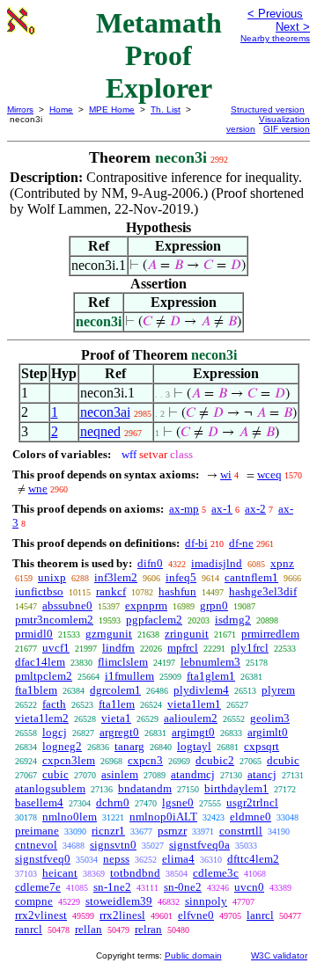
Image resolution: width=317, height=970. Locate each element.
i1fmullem (129, 675)
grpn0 (214, 605)
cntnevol (36, 844)
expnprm (146, 605)
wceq (269, 474)
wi (226, 474)
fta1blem (36, 690)
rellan (88, 929)
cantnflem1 (251, 577)
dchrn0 (112, 802)
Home (61, 109)
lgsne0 (178, 802)
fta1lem (117, 704)
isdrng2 (233, 619)
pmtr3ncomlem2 (54, 619)
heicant (59, 872)
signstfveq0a (199, 844)
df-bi (196, 543)
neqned (100, 431)
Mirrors (20, 109)
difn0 (150, 563)
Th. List (166, 109)
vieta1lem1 (194, 704)
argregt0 (119, 732)
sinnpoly (206, 901)
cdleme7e (38, 886)
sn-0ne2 (183, 886)
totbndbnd (135, 872)
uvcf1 (56, 647)
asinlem (119, 774)
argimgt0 (193, 732)
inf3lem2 (115, 577)
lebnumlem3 (210, 661)
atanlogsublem (50, 788)
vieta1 (116, 718)
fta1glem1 (211, 675)
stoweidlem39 (118, 901)
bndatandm (145, 788)
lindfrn (118, 647)
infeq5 (181, 577)
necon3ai (105, 412)
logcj (54, 732)
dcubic (283, 760)
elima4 (178, 858)
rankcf (111, 591)
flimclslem (123, 661)
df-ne (241, 543)
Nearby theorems (275, 38)
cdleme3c (216, 872)
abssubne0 (67, 605)
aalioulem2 (190, 718)
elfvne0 (196, 915)
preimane (37, 830)
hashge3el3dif (263, 591)
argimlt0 (267, 732)
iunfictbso (39, 591)
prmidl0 (34, 633)
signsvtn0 (113, 844)
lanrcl (260, 915)
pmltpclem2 (43, 675)
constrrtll (240, 830)
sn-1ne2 (112, 886)
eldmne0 (250, 816)
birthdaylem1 (236, 788)
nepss (116, 858)
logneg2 (62, 746)
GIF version (286, 129)
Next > (293, 26)
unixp (52, 577)
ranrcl (28, 929)
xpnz (282, 563)
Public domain (193, 955)
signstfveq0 (42, 858)
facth (54, 704)
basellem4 (39, 802)
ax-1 (221, 508)
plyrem (278, 690)
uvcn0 (249, 886)
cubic (55, 774)
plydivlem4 (201, 690)
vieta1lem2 (42, 718)
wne (38, 488)
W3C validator (279, 955)
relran (148, 929)
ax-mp (184, 508)
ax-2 (255, 508)
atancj (261, 774)
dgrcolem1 (115, 690)
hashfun (177, 591)
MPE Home (112, 109)
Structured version (268, 109)
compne (34, 901)
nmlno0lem (69, 816)
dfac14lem (40, 661)
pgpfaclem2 (154, 619)
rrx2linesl (122, 915)
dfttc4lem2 (253, 858)
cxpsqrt (261, 746)
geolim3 (270, 718)
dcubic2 (214, 760)
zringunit (187, 633)
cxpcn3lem (68, 760)
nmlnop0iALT (163, 816)
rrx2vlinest (41, 915)
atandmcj (193, 774)
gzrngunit (108, 633)
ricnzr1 (108, 830)
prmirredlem (270, 633)
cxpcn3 (145, 760)
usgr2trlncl (252, 802)
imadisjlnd (216, 563)
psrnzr (172, 830)
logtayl (194, 746)
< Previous (275, 13)
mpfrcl (182, 647)
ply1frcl (250, 647)
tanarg (129, 746)
